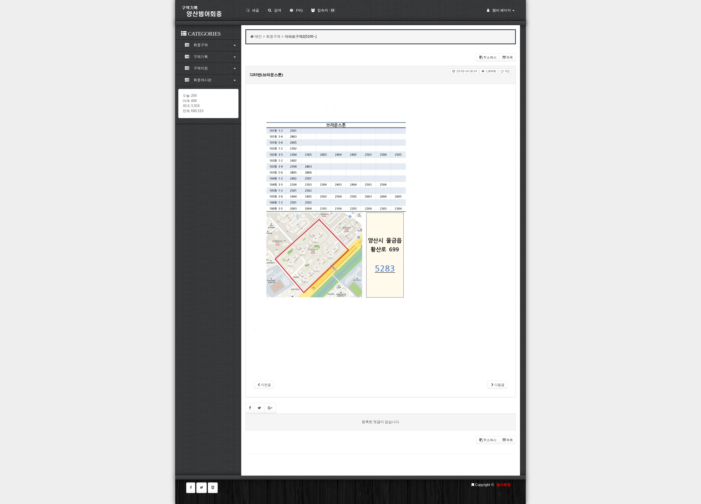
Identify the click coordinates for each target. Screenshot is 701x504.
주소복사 (489, 57)
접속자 (325, 10)
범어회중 (503, 485)
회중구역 (201, 45)
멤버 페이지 (502, 10)
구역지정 (201, 68)
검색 (277, 10)
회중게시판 (202, 80)
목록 (509, 57)
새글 (255, 10)
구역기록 (201, 57)
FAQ (299, 10)
